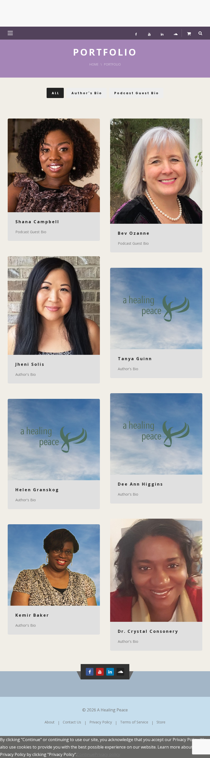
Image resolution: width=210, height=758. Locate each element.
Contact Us (72, 722)
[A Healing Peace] (46, 13)
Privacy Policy (100, 722)
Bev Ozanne (134, 233)
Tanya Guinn (135, 358)
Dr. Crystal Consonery (148, 631)
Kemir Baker (32, 615)
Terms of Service (134, 722)
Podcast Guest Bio (30, 231)
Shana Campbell (37, 222)
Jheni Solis (30, 364)
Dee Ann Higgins (140, 484)
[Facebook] (136, 33)
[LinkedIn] (162, 33)
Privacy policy (107, 754)
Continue (85, 754)
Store (160, 722)
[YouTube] (149, 33)
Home (93, 64)
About (50, 722)
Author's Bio (25, 374)
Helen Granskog (37, 490)
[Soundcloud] (175, 33)
